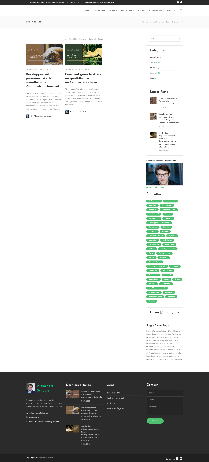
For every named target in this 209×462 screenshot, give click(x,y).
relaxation (167, 270)
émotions (168, 292)
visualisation (154, 292)
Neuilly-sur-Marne (168, 249)
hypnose (172, 236)
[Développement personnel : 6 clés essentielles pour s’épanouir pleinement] (44, 54)
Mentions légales (115, 408)
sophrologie (153, 279)
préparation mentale (157, 266)
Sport (152, 78)
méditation (169, 244)
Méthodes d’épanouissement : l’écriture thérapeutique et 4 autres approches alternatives (167, 140)
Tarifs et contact (115, 398)
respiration (153, 275)
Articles (111, 403)
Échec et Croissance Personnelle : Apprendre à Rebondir (168, 101)
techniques (166, 283)
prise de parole (155, 262)
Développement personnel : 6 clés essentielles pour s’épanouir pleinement (168, 118)
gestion (165, 231)
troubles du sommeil (157, 288)
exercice (166, 227)
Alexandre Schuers (41, 116)
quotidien (153, 270)
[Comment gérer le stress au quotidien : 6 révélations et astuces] (83, 54)
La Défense (167, 240)
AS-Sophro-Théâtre (150, 22)
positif (151, 257)
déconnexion (154, 218)
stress (177, 279)
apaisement (170, 201)
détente (168, 218)
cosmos (168, 214)
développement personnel (159, 223)
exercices (152, 231)
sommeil (167, 275)
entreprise (153, 227)
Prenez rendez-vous (155, 187)
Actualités (154, 57)
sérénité (152, 283)
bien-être (152, 205)
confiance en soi (168, 209)
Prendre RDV (113, 393)
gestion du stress (156, 236)
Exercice (154, 68)
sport (166, 279)
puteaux (175, 266)
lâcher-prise (154, 244)
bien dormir (167, 205)
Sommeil (153, 73)
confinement (154, 214)
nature (152, 249)
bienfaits (152, 209)
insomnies (153, 240)
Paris (151, 253)
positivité (163, 257)
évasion (152, 301)
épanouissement (155, 296)
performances (164, 253)
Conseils (153, 63)
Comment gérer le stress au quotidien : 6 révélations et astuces (83, 78)
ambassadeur (154, 201)
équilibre (171, 296)
